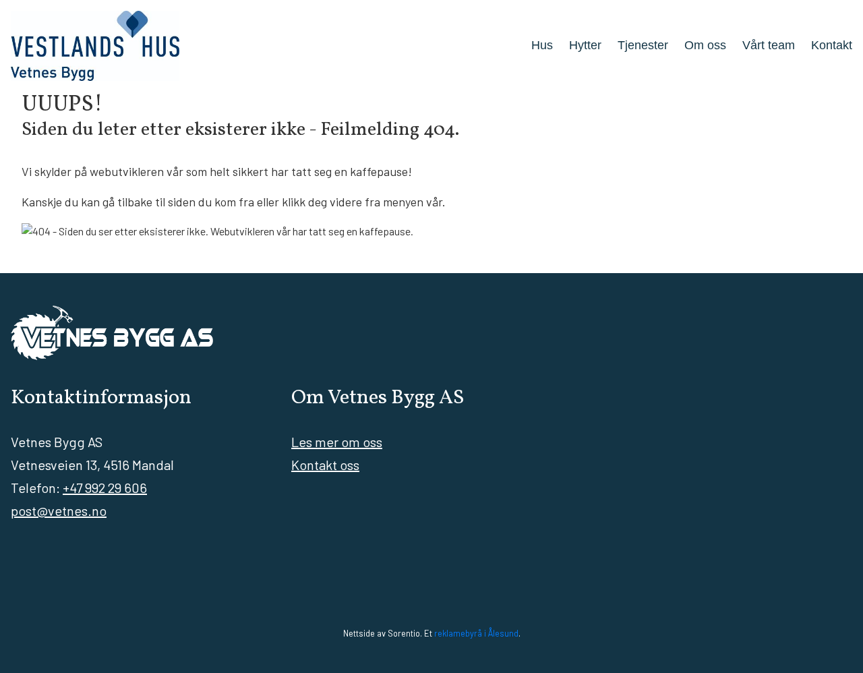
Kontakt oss (325, 465)
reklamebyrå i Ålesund (476, 633)
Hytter (585, 45)
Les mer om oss (336, 442)
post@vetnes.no (59, 510)
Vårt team (768, 45)
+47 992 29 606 (105, 487)
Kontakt (831, 45)
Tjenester (643, 45)
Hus (542, 45)
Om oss (705, 45)
